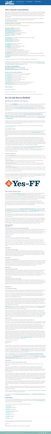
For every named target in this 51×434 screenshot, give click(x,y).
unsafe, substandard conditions (26, 337)
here (20, 15)
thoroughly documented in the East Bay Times (28, 208)
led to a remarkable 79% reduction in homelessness (24, 107)
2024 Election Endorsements (18, 3)
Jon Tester (7, 416)
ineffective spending (41, 117)
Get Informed (38, 1)
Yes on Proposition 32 (8, 79)
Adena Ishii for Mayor (16, 193)
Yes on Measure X (8, 44)
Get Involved (11, 1)
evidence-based (38, 378)
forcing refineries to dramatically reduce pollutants (32, 113)
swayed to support (24, 349)
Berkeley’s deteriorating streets (29, 147)
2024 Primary (8, 3)
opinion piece (7, 56)
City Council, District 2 (9, 38)
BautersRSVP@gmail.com (9, 126)
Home (6, 1)
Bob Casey (8, 409)
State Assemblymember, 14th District (11, 30)
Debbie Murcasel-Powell (10, 411)
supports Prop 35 (37, 356)
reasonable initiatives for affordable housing (19, 211)
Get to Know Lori (20, 1)
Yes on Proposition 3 (8, 74)
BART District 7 (8, 35)
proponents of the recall (41, 62)
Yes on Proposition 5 (8, 77)
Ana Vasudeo (12, 89)
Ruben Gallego (8, 414)
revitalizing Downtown (33, 211)
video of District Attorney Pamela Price (13, 64)
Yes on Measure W (8, 43)
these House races (40, 400)
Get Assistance (29, 1)
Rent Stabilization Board (9, 32)
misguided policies (10, 118)
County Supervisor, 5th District (10, 31)
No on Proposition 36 (8, 84)
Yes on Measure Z (8, 47)
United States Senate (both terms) (12, 69)
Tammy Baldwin (8, 407)
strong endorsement (21, 194)
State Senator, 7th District (9, 29)
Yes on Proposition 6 (8, 78)
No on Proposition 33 (8, 80)
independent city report (35, 132)
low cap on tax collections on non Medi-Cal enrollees (34, 353)
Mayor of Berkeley (8, 37)
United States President (9, 67)
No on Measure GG (8, 53)
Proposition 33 (7, 306)
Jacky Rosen (8, 418)
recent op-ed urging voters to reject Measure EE (36, 146)
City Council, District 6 (9, 41)
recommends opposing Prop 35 (18, 356)
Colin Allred (8, 412)
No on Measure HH (8, 55)
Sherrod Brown (8, 405)
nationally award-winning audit (18, 147)
